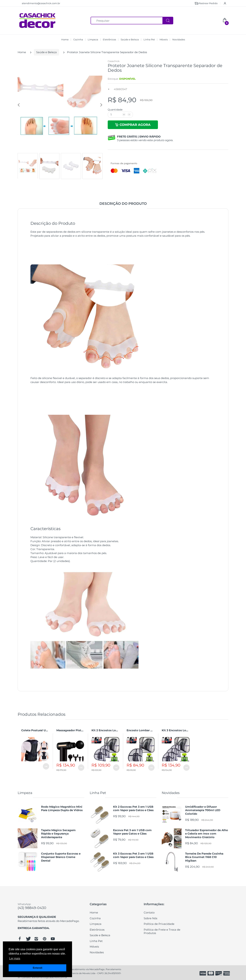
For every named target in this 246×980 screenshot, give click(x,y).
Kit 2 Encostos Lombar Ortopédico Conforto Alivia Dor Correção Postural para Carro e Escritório (105, 730)
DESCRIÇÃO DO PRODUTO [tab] (123, 204)
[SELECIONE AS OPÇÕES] (46, 766)
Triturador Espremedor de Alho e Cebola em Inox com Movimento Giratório (206, 833)
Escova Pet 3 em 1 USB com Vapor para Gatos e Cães (132, 831)
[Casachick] (37, 20)
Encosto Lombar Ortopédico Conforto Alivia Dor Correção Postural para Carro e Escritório (141, 730)
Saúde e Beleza (46, 52)
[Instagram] (36, 939)
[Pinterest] (44, 939)
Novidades (171, 793)
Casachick (114, 61)
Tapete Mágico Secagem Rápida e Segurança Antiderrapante (58, 833)
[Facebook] (20, 939)
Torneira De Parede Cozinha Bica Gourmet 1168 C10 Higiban (204, 857)
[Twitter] (28, 939)
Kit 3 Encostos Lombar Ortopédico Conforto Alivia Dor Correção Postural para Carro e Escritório (176, 730)
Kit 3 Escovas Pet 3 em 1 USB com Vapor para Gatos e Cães (133, 855)
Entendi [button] (37, 967)
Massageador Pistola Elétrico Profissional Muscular (70, 730)
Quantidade (115, 109)
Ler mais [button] (14, 958)
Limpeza (25, 793)
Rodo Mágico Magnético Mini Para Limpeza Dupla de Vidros (62, 808)
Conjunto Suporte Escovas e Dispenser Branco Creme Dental (60, 857)
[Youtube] (53, 939)
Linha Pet (98, 793)
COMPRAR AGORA (135, 125)
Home (22, 52)
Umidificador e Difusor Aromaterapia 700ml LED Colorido (202, 810)
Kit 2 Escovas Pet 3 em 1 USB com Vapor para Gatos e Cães (133, 808)
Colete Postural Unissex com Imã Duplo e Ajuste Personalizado (35, 730)
